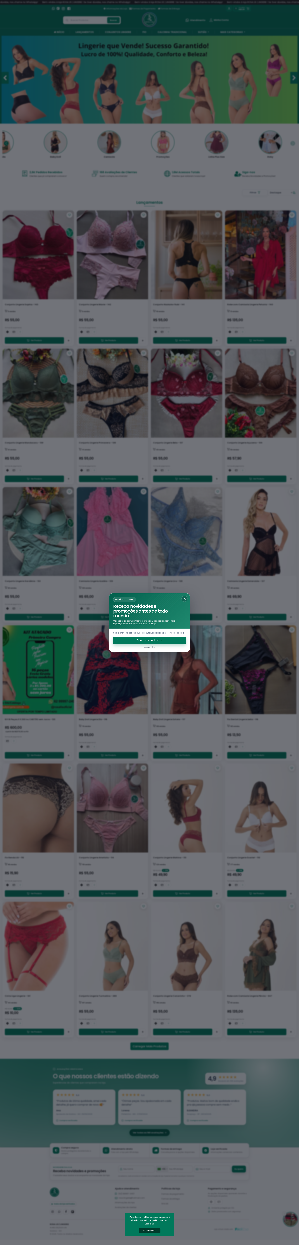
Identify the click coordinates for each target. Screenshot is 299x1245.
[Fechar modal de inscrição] (184, 599)
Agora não (149, 647)
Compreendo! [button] (149, 1230)
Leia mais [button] (149, 1223)
